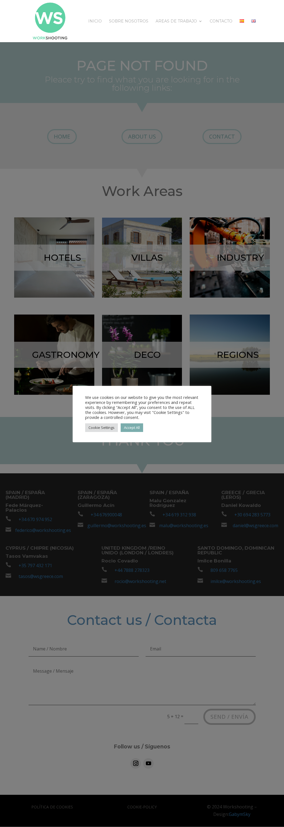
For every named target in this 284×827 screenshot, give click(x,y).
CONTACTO (221, 21)
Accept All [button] (132, 427)
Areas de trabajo (176, 21)
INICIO (95, 21)
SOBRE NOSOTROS (128, 21)
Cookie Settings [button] (101, 427)
